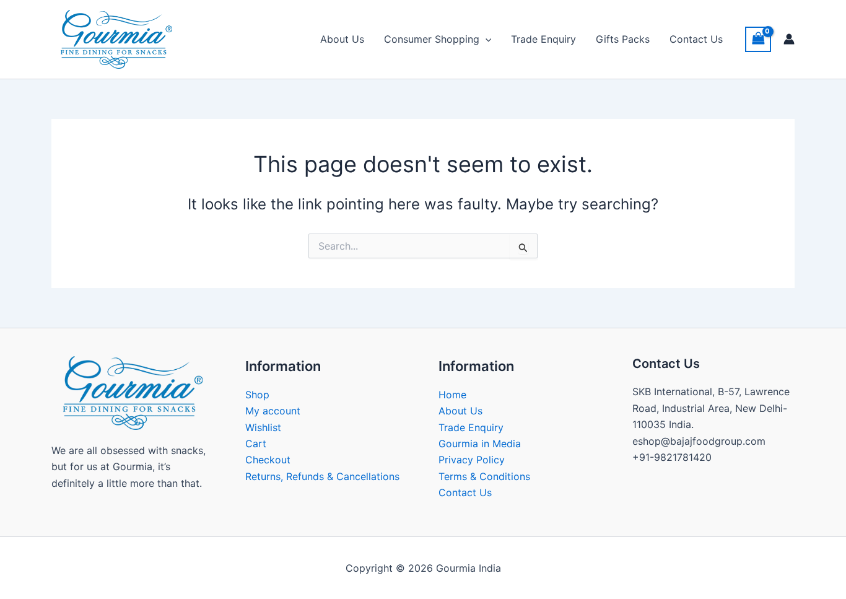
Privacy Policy (471, 459)
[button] (485, 39)
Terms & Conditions (484, 476)
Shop (257, 394)
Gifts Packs (623, 39)
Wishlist (263, 427)
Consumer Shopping (431, 39)
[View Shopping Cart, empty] (758, 39)
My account (272, 410)
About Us (342, 39)
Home (452, 394)
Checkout (267, 459)
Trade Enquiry (543, 39)
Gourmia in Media (479, 443)
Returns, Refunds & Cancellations (322, 476)
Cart (255, 443)
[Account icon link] (789, 39)
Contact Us (696, 39)
